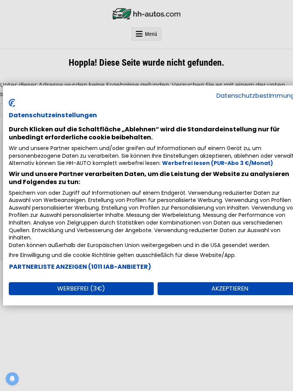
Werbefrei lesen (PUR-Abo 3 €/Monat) (217, 163)
